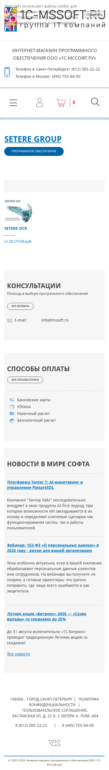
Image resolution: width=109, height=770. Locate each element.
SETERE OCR (15, 228)
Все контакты (20, 306)
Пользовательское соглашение (54, 710)
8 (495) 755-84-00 (78, 725)
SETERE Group (32, 139)
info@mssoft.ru (54, 320)
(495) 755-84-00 (66, 76)
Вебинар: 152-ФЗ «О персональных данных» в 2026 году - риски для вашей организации (53, 548)
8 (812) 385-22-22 (31, 725)
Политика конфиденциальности (64, 702)
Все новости (18, 654)
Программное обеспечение (33, 151)
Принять (95, 14)
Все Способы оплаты (25, 379)
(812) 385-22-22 (86, 69)
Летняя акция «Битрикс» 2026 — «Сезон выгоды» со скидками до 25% (46, 616)
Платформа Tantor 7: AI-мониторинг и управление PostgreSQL (45, 485)
